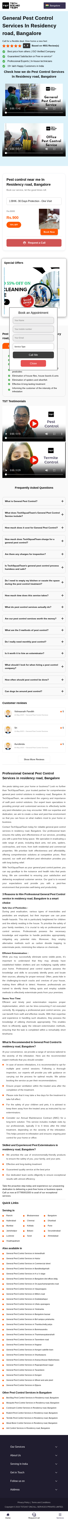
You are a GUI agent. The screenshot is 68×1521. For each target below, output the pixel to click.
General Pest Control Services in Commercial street (28, 1263)
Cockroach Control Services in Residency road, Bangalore (31, 1408)
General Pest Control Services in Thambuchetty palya (29, 1324)
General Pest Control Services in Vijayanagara (26, 1289)
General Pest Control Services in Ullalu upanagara (28, 1304)
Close (33, 363)
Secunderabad (54, 1231)
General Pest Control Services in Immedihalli (25, 1253)
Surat (29, 1236)
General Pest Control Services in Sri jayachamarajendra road (32, 1284)
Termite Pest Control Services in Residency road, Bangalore (32, 1418)
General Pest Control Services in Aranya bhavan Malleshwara (32, 1360)
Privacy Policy (24, 1502)
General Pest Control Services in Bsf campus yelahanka (30, 1319)
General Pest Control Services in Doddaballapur (27, 1299)
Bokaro (30, 1231)
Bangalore (52, 1215)
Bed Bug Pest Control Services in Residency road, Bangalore (32, 1398)
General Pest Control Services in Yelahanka (25, 1309)
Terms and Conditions (41, 1502)
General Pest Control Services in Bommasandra (26, 1329)
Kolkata (30, 1226)
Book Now (49, 232)
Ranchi (9, 1215)
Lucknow (10, 1236)
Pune (50, 1226)
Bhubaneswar (33, 1215)
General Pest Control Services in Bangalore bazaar (28, 1314)
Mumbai (9, 1226)
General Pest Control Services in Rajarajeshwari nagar (29, 1365)
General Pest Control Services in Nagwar (24, 1345)
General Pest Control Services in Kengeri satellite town (29, 1350)
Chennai (30, 1221)
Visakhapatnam (13, 1241)
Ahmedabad (53, 1236)
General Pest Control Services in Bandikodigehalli (27, 1269)
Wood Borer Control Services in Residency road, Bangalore (31, 1423)
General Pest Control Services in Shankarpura (26, 1355)
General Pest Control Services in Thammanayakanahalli (30, 1334)
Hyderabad (11, 1221)
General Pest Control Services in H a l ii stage (25, 1274)
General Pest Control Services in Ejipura (23, 1385)
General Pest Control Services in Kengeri (24, 1375)
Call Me (33, 354)
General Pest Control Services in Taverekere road (27, 1340)
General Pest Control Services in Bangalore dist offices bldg (32, 1279)
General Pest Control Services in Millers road (25, 1294)
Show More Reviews (34, 759)
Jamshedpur (11, 1231)
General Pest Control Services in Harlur (23, 1258)
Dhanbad (52, 1221)
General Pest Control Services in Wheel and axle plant (29, 1380)
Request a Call (36, 242)
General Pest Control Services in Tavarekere (25, 1370)
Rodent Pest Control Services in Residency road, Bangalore (32, 1413)
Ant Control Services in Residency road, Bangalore (28, 1428)
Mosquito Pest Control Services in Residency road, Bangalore (32, 1403)
